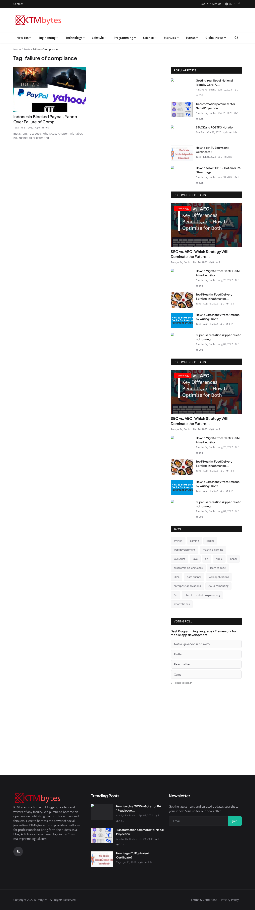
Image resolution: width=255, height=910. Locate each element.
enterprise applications (187, 586)
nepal (233, 559)
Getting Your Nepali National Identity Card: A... (214, 82)
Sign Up (216, 4)
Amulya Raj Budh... (206, 89)
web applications (219, 577)
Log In (204, 4)
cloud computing (218, 586)
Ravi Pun (200, 132)
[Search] (236, 38)
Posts (27, 49)
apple (219, 559)
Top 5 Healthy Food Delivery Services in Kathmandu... (214, 296)
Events (190, 38)
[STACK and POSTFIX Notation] (182, 133)
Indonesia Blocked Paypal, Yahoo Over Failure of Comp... (45, 119)
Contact (18, 4)
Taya (16, 127)
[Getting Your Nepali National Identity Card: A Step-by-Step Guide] (182, 86)
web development (184, 549)
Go (175, 595)
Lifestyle (98, 38)
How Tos (22, 38)
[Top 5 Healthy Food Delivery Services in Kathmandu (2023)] (182, 300)
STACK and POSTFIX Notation (215, 127)
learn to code (218, 568)
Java (195, 559)
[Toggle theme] (240, 4)
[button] (230, 4)
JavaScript (179, 559)
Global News (214, 38)
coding (210, 540)
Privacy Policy (230, 900)
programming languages (188, 568)
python (178, 540)
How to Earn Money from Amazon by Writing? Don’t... (217, 317)
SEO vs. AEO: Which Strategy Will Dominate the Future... (199, 254)
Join (234, 821)
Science (148, 38)
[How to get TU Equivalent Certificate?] (182, 153)
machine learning (213, 549)
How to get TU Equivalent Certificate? (212, 150)
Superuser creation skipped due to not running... (218, 337)
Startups (170, 38)
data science (194, 577)
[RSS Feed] (18, 851)
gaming (194, 540)
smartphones (182, 604)
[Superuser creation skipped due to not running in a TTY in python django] (182, 340)
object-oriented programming (202, 595)
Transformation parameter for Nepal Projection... (215, 106)
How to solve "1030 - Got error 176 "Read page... (218, 170)
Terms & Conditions (204, 900)
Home (17, 49)
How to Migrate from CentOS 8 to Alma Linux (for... (218, 273)
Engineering (47, 38)
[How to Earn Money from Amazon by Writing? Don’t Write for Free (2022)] (182, 320)
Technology (74, 38)
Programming (123, 38)
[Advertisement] (168, 20)
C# (206, 559)
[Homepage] (39, 20)
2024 (176, 577)
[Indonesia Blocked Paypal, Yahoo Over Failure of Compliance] (49, 89)
